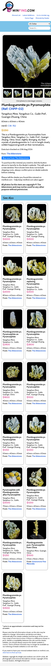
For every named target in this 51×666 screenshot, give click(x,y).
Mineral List (16, 15)
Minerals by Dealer (42, 18)
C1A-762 (12, 125)
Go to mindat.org (43, 15)
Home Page (29, 18)
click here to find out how (12, 653)
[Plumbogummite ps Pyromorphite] (7, 94)
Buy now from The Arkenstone (16, 158)
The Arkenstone (15, 245)
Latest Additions (28, 15)
